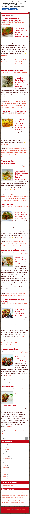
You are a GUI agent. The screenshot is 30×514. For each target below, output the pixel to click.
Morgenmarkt (18, 105)
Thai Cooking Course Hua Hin (7, 107)
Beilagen (14, 72)
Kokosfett (13, 62)
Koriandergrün (22, 293)
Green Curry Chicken (12, 70)
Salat (25, 206)
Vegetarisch (3, 208)
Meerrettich (4, 342)
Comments (25, 115)
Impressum (15, 507)
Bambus (7, 431)
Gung (14, 495)
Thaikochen (17, 107)
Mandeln (14, 243)
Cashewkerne (23, 148)
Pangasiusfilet (23, 498)
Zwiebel (3, 66)
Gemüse (19, 22)
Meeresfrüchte (5, 467)
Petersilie (22, 243)
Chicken (12, 101)
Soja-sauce (6, 154)
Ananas (6, 148)
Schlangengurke (9, 245)
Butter (16, 59)
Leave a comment (24, 24)
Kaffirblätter (12, 105)
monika (4, 22)
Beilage (13, 59)
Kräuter (25, 72)
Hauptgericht (4, 62)
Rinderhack (22, 431)
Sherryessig (25, 342)
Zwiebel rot (8, 156)
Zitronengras (23, 200)
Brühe (18, 492)
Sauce (6, 73)
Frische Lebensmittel (19, 101)
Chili (9, 150)
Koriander (18, 62)
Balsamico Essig (12, 148)
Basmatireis (15, 380)
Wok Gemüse (7, 386)
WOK (9, 24)
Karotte (9, 62)
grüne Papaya (8, 243)
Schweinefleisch (4, 24)
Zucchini (3, 156)
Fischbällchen (14, 287)
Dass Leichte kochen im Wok (8, 485)
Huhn (2, 105)
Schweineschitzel (22, 64)
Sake (25, 198)
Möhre (22, 62)
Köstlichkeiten (19, 94)
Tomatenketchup (19, 154)
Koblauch (11, 152)
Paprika (3, 64)
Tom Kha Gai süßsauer (13, 112)
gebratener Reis (9, 349)
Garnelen (23, 493)
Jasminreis (6, 152)
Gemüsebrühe (4, 495)
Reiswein (13, 342)
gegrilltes (20, 59)
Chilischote (7, 293)
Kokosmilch (19, 196)
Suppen (6, 166)
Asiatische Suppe (8, 194)
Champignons (4, 150)
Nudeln (18, 198)
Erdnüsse (7, 493)
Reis (27, 105)
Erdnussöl (11, 340)
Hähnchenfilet (23, 103)
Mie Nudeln (13, 198)
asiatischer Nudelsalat (13, 250)
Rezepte (22, 22)
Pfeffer (6, 64)
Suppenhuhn (9, 200)
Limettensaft (8, 198)
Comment (25, 166)
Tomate (14, 200)
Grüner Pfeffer (16, 103)
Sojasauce (3, 200)
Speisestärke (12, 154)
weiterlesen (4, 55)
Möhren (3, 295)
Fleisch (16, 22)
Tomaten (18, 200)
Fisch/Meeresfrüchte (6, 449)
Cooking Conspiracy (21, 509)
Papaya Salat (8, 205)
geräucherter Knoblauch (18, 241)
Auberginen (7, 101)
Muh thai (26, 62)
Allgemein (4, 444)
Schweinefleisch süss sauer (12, 301)
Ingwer (9, 196)
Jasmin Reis (6, 105)
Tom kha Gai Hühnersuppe (8, 162)
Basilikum (12, 492)
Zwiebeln (14, 382)
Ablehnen (14, 9)
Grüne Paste (10, 103)
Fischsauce (9, 241)
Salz (9, 64)
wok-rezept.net (7, 509)
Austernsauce (8, 59)
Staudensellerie (21, 295)
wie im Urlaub (18, 225)
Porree (18, 431)
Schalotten (17, 500)
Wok (21, 107)
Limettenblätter (4, 498)
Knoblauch (12, 497)
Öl (19, 152)
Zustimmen (5, 9)
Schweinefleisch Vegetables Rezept (11, 20)
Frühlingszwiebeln (23, 194)
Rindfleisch (26, 388)
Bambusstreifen (8, 380)
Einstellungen (8, 5)
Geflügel (18, 72)
